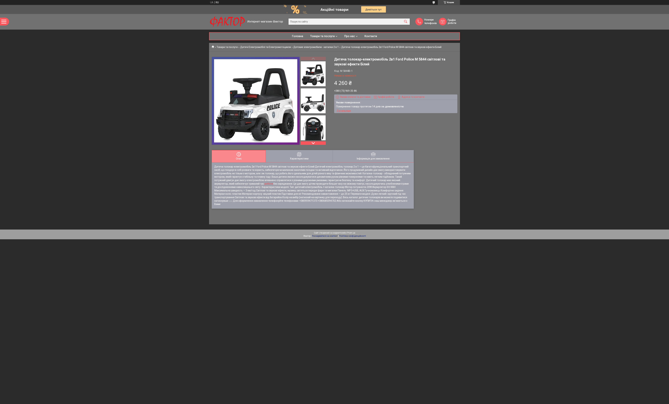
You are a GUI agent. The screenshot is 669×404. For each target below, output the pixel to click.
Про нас (349, 36)
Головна (297, 36)
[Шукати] (405, 21)
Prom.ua (351, 233)
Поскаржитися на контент (325, 236)
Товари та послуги (322, 36)
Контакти (370, 36)
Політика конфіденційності (352, 236)
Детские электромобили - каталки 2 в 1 (316, 47)
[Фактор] (227, 22)
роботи (269, 183)
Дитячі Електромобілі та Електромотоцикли (265, 47)
